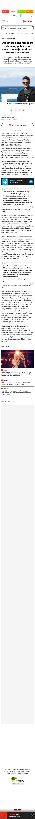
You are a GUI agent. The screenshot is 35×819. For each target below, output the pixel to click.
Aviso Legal (7, 769)
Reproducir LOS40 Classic (31, 181)
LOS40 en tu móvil (11, 773)
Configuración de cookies (23, 771)
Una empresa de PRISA (17, 779)
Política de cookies (10, 771)
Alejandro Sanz (5, 401)
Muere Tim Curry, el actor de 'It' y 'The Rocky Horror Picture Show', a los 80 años (15, 383)
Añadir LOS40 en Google (19, 125)
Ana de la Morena (6, 115)
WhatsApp (19, 110)
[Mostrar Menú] (2, 16)
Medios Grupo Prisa (17, 784)
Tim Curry (19, 34)
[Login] (32, 15)
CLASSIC (13, 11)
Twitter (15, 110)
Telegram (23, 110)
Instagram (6, 733)
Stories (28, 733)
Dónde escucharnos (23, 773)
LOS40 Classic (5, 38)
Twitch (24, 733)
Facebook (11, 110)
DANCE (20, 11)
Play (32, 815)
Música (13, 38)
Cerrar (32, 27)
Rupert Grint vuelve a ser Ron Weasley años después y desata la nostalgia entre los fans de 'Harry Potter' (16, 392)
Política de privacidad (25, 769)
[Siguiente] (32, 34)
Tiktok (10, 733)
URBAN (28, 11)
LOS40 (4, 11)
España (4, 22)
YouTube (13, 733)
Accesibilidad (15, 769)
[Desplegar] (17, 809)
